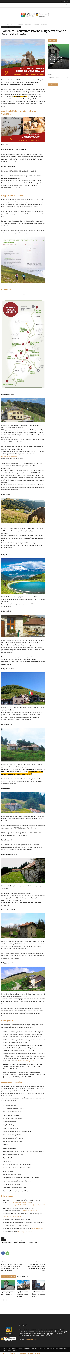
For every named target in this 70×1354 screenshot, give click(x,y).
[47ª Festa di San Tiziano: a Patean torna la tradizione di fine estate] (8, 1285)
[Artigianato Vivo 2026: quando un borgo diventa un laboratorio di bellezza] (38, 1285)
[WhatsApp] (7, 1253)
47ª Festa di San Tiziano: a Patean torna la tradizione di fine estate (7, 1292)
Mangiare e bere (17, 27)
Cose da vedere (5, 27)
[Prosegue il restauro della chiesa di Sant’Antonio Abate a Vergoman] (23, 1285)
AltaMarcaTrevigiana (12, 1240)
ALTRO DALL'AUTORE (23, 1276)
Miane (36, 1242)
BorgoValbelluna (24, 1240)
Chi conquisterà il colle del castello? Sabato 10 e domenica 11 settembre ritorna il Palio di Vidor (35, 1267)
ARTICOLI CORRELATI (8, 1276)
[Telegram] (67, 1)
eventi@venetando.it (32, 1339)
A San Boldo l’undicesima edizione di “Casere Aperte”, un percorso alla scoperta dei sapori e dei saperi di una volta (11, 1267)
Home (15, 5)
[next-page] (5, 1300)
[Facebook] (61, 1)
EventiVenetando (23, 1242)
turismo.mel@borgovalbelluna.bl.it (20, 1202)
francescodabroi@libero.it (9, 456)
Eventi (7, 24)
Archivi (50, 74)
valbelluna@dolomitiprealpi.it (35, 1205)
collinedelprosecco (7, 1242)
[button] (66, 5)
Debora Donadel (10, 1237)
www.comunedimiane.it (30, 1210)
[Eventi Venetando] (35, 14)
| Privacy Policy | (5, 1353)
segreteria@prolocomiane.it (12, 1216)
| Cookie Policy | (15, 1353)
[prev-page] (2, 1300)
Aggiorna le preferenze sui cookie (30, 1353)
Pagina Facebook (37, 1228)
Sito (18, 1232)
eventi (15, 1242)
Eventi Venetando (7, 5)
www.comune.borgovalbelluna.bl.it (15, 1205)
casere (31, 1240)
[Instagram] (64, 1)
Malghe (31, 1242)
